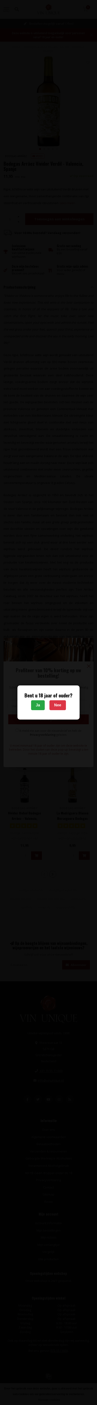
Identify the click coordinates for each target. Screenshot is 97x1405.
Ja (38, 705)
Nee (57, 705)
